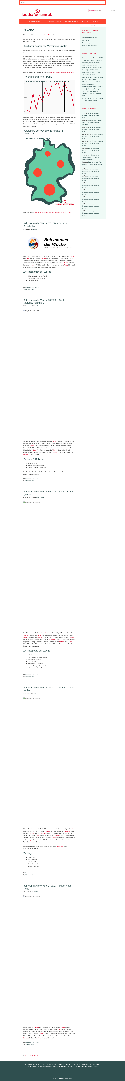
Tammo (59, 72)
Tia (28, 258)
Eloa (39, 635)
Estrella (32, 446)
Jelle (60, 1029)
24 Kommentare (29, 1044)
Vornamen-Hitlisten (33, 21)
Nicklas (51, 212)
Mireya (43, 258)
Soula (41, 1033)
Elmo (26, 635)
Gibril (72, 256)
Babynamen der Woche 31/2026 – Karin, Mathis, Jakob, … (92, 164)
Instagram (93, 1066)
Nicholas (63, 212)
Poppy (66, 265)
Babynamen (64, 1066)
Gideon (32, 833)
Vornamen (29, 1064)
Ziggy (37, 1027)
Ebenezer (52, 639)
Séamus (39, 637)
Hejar (32, 265)
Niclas (47, 212)
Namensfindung (70, 21)
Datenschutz (58, 1064)
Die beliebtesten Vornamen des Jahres (82, 1064)
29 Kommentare (29, 875)
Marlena (67, 831)
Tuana (64, 72)
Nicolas (42, 212)
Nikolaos (57, 212)
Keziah (61, 642)
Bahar (35, 450)
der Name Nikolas (47, 35)
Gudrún (72, 637)
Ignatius (44, 633)
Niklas (37, 212)
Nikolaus (69, 212)
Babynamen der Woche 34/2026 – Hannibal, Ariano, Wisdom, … (92, 122)
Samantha (53, 72)
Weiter (35, 1055)
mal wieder (59, 846)
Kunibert (26, 1038)
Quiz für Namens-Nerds (90, 45)
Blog (94, 21)
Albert (40, 1038)
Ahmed (72, 72)
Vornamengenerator (88, 43)
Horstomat (85, 40)
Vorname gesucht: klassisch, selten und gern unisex (90, 115)
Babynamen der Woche (32, 287)
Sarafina (57, 835)
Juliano (33, 842)
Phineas (47, 831)
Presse (49, 1064)
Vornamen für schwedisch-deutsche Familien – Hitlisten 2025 (91, 94)
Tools (84, 21)
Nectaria (43, 833)
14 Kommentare (29, 676)
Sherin (54, 837)
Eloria (55, 452)
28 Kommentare (29, 289)
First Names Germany (79, 1066)
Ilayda (31, 840)
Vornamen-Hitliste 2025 (89, 38)
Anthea (72, 829)
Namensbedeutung (35, 1066)
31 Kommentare (29, 480)
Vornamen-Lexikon (53, 21)
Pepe (58, 1036)
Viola (68, 72)
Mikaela (66, 263)
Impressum (39, 1064)
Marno (55, 450)
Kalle (37, 835)
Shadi (70, 642)
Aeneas (54, 441)
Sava (25, 637)
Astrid (63, 1027)
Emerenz (26, 454)
